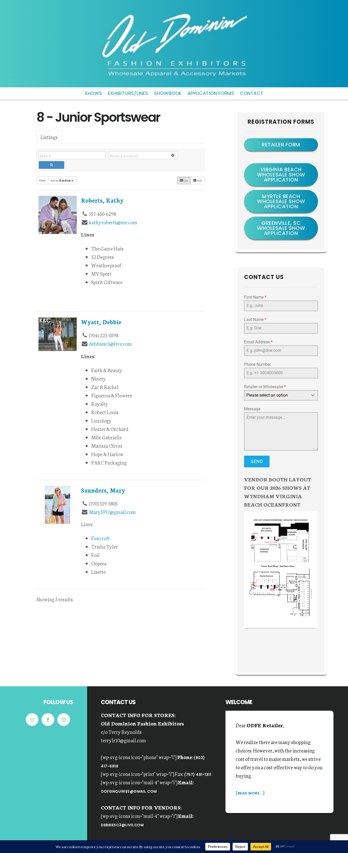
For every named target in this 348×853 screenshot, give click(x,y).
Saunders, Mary (103, 490)
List (185, 180)
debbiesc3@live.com (110, 343)
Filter (42, 180)
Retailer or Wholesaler (265, 386)
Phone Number (257, 364)
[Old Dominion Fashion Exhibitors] (174, 78)
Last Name (255, 319)
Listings (49, 136)
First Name (255, 297)
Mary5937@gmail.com (112, 511)
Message (252, 409)
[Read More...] (250, 793)
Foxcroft (100, 537)
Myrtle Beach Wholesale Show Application (281, 201)
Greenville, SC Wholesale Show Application (281, 228)
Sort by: (61, 180)
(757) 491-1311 (197, 774)
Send (257, 461)
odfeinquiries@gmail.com (129, 791)
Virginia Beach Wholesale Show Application (281, 174)
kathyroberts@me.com (113, 222)
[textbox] (276, 395)
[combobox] (281, 395)
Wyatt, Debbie (101, 322)
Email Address (258, 342)
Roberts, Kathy (102, 200)
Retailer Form (281, 144)
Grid (199, 180)
